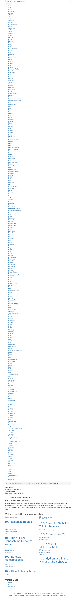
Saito (9, 376)
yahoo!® (60, 593)
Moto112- (11, 263)
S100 (9, 372)
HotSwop (11, 182)
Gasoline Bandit (13, 140)
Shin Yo (10, 402)
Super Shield (12, 421)
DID (9, 106)
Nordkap (10, 298)
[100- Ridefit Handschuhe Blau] (12, 565)
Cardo (10, 82)
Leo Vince (11, 222)
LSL (9, 237)
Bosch (10, 60)
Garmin (10, 138)
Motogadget (11, 266)
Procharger (11, 330)
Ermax (10, 114)
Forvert (10, 130)
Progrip (10, 333)
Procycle (10, 332)
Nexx (9, 287)
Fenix (10, 123)
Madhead (11, 244)
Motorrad (11, 276)
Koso (9, 214)
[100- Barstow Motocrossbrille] (12, 551)
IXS (9, 196)
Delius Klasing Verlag (14, 101)
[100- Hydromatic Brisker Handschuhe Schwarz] (46, 552)
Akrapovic (11, 20)
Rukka (10, 371)
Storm (10, 419)
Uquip (10, 449)
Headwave (11, 156)
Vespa (10, 456)
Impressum (11, 587)
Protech (10, 337)
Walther (10, 460)
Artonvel (10, 33)
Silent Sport (11, 410)
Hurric (10, 190)
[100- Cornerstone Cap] (46, 530)
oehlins (10, 305)
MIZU (10, 253)
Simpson (10, 412)
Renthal (10, 356)
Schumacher (12, 384)
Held (9, 160)
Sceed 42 (11, 380)
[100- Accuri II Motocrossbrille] (46, 538)
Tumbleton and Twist (14, 441)
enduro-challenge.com (41, 595)
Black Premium (12, 48)
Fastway (10, 119)
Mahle (10, 250)
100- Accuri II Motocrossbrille (48, 545)
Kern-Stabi (11, 207)
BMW (9, 52)
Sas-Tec (10, 378)
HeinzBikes (11, 158)
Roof (9, 367)
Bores (10, 56)
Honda (10, 181)
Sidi (9, 406)
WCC (9, 462)
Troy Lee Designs (13, 438)
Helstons (10, 164)
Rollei (10, 365)
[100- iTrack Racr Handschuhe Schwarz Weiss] (12, 531)
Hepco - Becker (12, 166)
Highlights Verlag (13, 171)
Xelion (10, 469)
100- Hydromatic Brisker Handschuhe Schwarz (54, 559)
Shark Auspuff (12, 400)
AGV (9, 17)
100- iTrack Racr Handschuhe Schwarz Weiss (18, 541)
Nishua (10, 292)
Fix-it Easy (11, 125)
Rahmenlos (11, 345)
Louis (9, 229)
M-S (9, 240)
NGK (9, 289)
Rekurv (10, 352)
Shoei (10, 404)
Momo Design (12, 257)
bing (54, 593)
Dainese (10, 95)
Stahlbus (10, 417)
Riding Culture (12, 359)
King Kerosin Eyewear (14, 210)
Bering (10, 45)
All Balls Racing (12, 24)
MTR (9, 281)
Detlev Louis (12, 104)
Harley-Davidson (13, 149)
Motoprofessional (13, 272)
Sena (9, 395)
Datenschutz (12, 585)
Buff (9, 74)
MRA (9, 279)
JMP (9, 197)
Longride (11, 227)
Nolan (10, 296)
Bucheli (10, 71)
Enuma (10, 112)
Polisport (10, 318)
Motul (10, 277)
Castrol (10, 84)
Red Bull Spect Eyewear (15, 350)
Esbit (9, 115)
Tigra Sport (11, 430)
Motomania (11, 270)
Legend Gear (12, 220)
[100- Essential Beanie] (12, 517)
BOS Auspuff (12, 58)
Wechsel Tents (12, 464)
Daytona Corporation (14, 99)
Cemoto (10, 86)
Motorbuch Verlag (13, 274)
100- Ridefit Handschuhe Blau (20, 572)
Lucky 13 (11, 238)
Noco (9, 294)
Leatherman (11, 218)
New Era (10, 285)
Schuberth (11, 382)
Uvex (9, 453)
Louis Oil (10, 235)
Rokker (10, 363)
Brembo (10, 67)
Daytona (10, 97)
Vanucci (10, 454)
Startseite (11, 480)
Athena (10, 35)
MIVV (9, 251)
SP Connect (11, 413)
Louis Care (11, 231)
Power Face (11, 320)
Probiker (10, 328)
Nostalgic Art (12, 300)
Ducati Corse (12, 110)
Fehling (10, 121)
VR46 (10, 458)
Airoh (9, 19)
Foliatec (10, 127)
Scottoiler (11, 389)
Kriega (10, 216)
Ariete (10, 32)
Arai (9, 30)
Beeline (10, 41)
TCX (9, 427)
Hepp (9, 168)
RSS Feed (11, 583)
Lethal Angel (12, 223)
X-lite (9, 467)
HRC (9, 184)
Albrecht (10, 22)
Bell (9, 43)
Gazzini (10, 142)
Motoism (10, 268)
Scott (9, 387)
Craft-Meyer (11, 89)
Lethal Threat (12, 225)
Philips (10, 315)
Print (9, 326)
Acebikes (11, 11)
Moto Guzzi (11, 259)
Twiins (10, 443)
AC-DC (10, 9)
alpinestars (11, 28)
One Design (11, 311)
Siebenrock (11, 408)
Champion (11, 87)
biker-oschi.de (30, 595)
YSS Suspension (13, 475)
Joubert (10, 199)
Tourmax (11, 434)
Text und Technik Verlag (15, 428)
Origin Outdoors (13, 313)
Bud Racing (11, 73)
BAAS (10, 39)
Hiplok (10, 177)
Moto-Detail (11, 261)
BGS (9, 47)
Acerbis (10, 13)
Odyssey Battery (13, 304)
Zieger (10, 477)
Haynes (10, 153)
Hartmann (11, 151)
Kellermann (11, 205)
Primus (10, 324)
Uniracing (11, 447)
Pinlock (10, 317)
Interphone (11, 194)
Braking (10, 63)
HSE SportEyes (12, 186)
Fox (9, 134)
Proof (9, 335)
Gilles (10, 143)
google (50, 593)
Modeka (10, 255)
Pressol (10, 322)
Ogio (9, 307)
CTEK (10, 91)
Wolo (9, 466)
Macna (10, 242)
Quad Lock (11, 341)
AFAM (10, 15)
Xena (9, 471)
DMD (9, 108)
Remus (10, 354)
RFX (9, 358)
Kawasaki (11, 203)
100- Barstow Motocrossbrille (14, 558)
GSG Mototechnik (13, 147)
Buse (9, 76)
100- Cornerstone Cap (53, 534)
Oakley (10, 302)
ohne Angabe (12, 309)
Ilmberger (11, 192)
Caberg (10, 78)
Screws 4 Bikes (12, 391)
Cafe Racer (11, 80)
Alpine (10, 26)
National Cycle (12, 283)
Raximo (10, 348)
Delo (9, 102)
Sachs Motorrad (13, 374)
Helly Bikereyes (12, 162)
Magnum (11, 246)
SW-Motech (11, 425)
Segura (10, 393)
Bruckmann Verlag (13, 69)
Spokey (10, 415)
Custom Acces (12, 93)
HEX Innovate (12, 169)
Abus (9, 7)
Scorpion (11, 386)
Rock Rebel (11, 361)
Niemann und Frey (13, 291)
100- (9, 6)
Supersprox (11, 423)
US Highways (12, 451)
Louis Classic (12, 233)
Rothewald (11, 369)
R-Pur (10, 343)
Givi (9, 145)
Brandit (10, 65)
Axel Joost (11, 37)
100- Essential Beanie (18, 522)
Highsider (11, 173)
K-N (9, 201)
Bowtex (10, 61)
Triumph (10, 436)
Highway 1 (11, 175)
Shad (9, 397)
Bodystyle (11, 54)
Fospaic (10, 132)
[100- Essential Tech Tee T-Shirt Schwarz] (46, 518)
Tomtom (10, 432)
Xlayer (10, 473)
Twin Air (10, 445)
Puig (9, 339)
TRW (9, 440)
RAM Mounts (12, 346)
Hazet (10, 155)
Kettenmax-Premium (14, 209)
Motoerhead (11, 264)
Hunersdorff (11, 188)
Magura (10, 248)
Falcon (10, 117)
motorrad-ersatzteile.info (60, 595)
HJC (9, 179)
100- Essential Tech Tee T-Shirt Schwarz (54, 524)
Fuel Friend (11, 136)
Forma (10, 128)
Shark (10, 399)
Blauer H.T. (11, 50)
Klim (9, 212)
